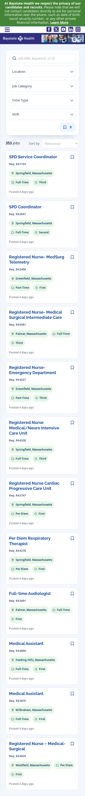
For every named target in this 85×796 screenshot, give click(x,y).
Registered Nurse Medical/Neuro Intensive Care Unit (34, 428)
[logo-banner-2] (43, 35)
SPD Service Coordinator (33, 156)
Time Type (20, 100)
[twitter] (56, 29)
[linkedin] (70, 29)
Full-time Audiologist (30, 593)
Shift (15, 114)
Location (18, 71)
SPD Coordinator (25, 206)
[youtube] (63, 29)
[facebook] (48, 29)
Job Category (22, 86)
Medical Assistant (26, 643)
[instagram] (77, 29)
